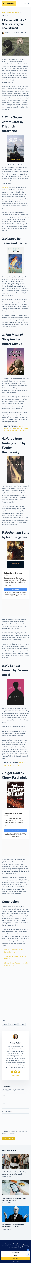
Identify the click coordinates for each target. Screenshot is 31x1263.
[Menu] (28, 3)
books (5, 1024)
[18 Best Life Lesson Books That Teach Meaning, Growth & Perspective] (15, 1161)
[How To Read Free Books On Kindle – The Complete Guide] (15, 1187)
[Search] (25, 3)
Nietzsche (5, 187)
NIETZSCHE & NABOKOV (20, 32)
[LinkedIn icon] (12, 1071)
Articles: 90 (15, 1075)
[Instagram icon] (19, 1071)
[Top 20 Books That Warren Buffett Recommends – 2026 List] (15, 1214)
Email (4, 1103)
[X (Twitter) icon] (15, 1071)
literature (13, 1024)
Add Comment (7, 1111)
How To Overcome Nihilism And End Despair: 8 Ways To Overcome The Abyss (16, 428)
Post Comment (8, 1138)
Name (4, 1095)
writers (22, 1024)
